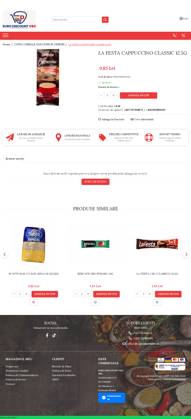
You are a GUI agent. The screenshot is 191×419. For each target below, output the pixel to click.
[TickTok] (54, 335)
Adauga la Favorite (113, 119)
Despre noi (12, 366)
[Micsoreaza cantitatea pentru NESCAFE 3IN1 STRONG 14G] (76, 294)
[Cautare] (105, 20)
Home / (8, 44)
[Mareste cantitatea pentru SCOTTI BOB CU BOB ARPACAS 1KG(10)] (26, 294)
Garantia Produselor (64, 375)
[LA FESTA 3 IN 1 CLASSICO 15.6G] (157, 244)
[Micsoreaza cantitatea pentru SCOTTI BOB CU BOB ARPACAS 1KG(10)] (14, 294)
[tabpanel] (48, 77)
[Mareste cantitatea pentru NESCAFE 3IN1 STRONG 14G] (88, 294)
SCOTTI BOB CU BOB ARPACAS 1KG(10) (34, 273)
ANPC (55, 379)
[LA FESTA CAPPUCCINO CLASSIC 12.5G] (48, 77)
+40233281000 (142, 338)
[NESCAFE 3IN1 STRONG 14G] (95, 244)
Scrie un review (95, 181)
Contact (10, 384)
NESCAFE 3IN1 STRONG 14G (95, 273)
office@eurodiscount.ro (142, 344)
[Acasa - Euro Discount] (24, 19)
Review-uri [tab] (15, 158)
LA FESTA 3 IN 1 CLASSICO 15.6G (157, 273)
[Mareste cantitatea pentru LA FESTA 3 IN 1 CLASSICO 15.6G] (150, 294)
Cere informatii (143, 119)
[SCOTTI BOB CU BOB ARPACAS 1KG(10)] (34, 244)
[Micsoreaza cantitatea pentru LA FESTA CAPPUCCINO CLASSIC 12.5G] (101, 95)
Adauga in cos (138, 95)
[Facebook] (47, 335)
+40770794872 (142, 333)
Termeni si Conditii (17, 370)
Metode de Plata (61, 366)
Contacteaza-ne (114, 398)
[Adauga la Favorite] (33, 302)
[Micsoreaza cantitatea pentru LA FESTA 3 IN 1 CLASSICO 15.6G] (137, 294)
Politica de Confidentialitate (22, 375)
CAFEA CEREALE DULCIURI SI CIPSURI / (41, 44)
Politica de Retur (61, 370)
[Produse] (6, 36)
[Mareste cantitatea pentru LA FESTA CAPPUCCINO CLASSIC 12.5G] (113, 95)
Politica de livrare (16, 379)
